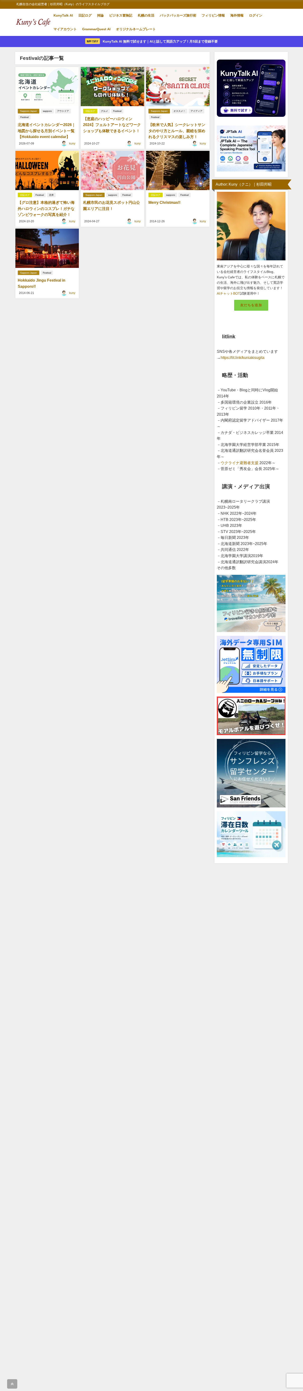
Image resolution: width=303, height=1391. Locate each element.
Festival (24, 117)
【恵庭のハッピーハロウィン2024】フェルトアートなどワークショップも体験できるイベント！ (112, 125)
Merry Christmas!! (164, 202)
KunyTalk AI (63, 15)
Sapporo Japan (28, 111)
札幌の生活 (146, 15)
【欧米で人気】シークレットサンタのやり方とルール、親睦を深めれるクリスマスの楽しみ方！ (176, 131)
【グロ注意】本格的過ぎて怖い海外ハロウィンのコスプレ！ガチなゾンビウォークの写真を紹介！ (46, 208)
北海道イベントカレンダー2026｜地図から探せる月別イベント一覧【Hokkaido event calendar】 (47, 131)
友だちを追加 (251, 305)
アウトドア (63, 111)
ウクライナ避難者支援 (239, 463)
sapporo (47, 111)
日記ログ (85, 15)
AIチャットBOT (228, 293)
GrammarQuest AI (96, 29)
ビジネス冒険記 (120, 15)
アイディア (196, 111)
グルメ (104, 111)
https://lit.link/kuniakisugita (242, 357)
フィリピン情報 (213, 15)
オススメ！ (179, 111)
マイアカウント (65, 29)
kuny (72, 143)
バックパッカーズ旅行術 (178, 15)
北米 (51, 195)
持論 (100, 15)
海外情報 (237, 15)
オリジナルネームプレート (136, 29)
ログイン (255, 15)
